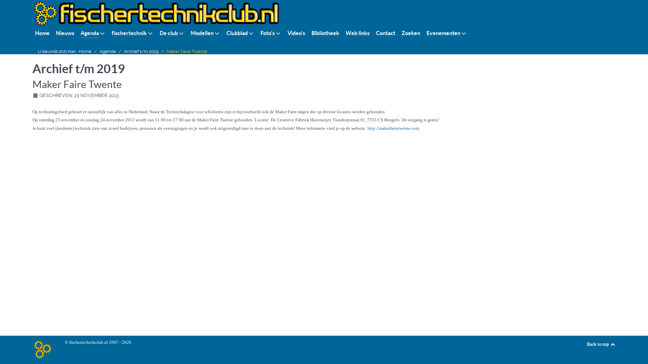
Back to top (598, 344)
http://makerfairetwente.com (393, 128)
